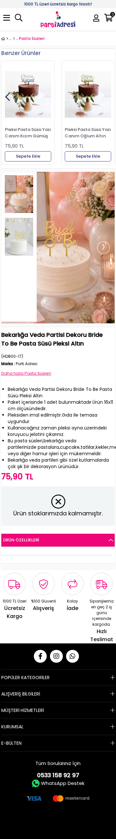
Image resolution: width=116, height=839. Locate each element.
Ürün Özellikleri (21, 540)
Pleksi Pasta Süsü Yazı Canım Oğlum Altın (88, 132)
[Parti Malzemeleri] (4, 38)
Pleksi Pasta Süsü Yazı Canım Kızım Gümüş (28, 132)
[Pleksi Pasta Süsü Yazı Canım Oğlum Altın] (88, 94)
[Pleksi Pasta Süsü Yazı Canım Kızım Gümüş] (28, 94)
